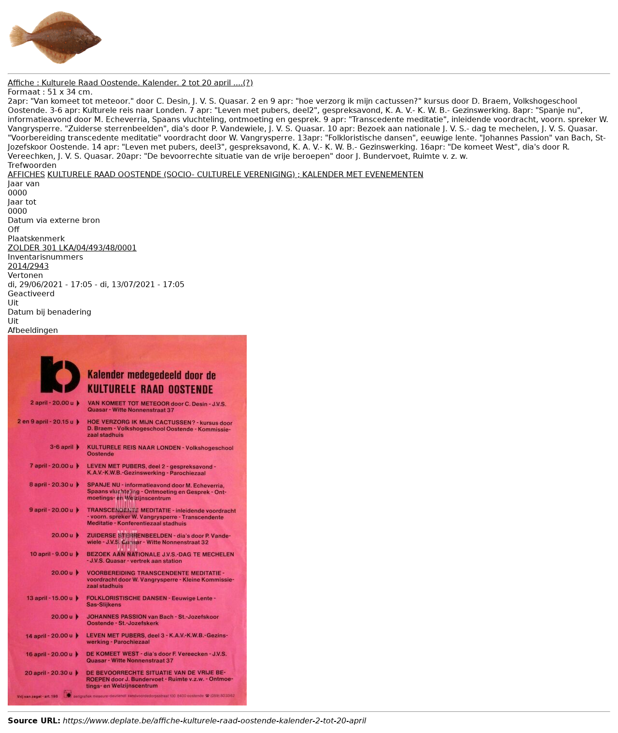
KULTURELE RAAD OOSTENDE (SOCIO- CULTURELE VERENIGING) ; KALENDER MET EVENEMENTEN (235, 174)
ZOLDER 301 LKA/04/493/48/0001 (72, 247)
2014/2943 (28, 266)
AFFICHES (26, 174)
